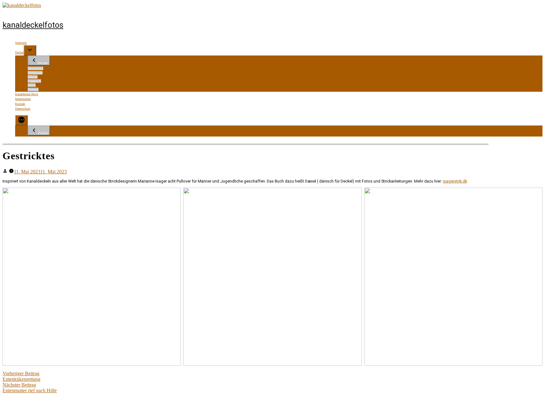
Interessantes (23, 99)
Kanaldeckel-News (26, 94)
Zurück (43, 133)
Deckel (19, 52)
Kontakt (20, 104)
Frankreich (34, 81)
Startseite (21, 42)
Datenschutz (22, 108)
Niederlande (35, 72)
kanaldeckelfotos (33, 25)
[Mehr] (21, 120)
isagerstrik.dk (455, 181)
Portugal (33, 89)
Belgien (33, 77)
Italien (32, 85)
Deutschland (35, 68)
